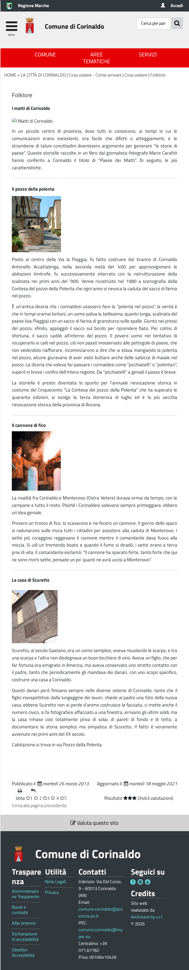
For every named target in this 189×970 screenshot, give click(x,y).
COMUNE (45, 54)
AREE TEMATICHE (96, 58)
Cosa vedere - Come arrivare (95, 75)
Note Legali (55, 881)
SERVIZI (148, 54)
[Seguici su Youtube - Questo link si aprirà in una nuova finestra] (147, 882)
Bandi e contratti (20, 909)
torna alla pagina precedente (39, 805)
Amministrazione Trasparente (25, 894)
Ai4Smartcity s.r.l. (147, 917)
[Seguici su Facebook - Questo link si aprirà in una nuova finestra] (133, 882)
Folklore (157, 75)
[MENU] (11, 24)
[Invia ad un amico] (35, 790)
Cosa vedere (136, 75)
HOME (10, 75)
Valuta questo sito (97, 823)
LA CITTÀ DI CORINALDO (43, 75)
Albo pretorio (24, 923)
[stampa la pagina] (22, 790)
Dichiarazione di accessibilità (25, 936)
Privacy (52, 892)
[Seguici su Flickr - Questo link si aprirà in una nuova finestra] (140, 882)
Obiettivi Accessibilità (23, 952)
